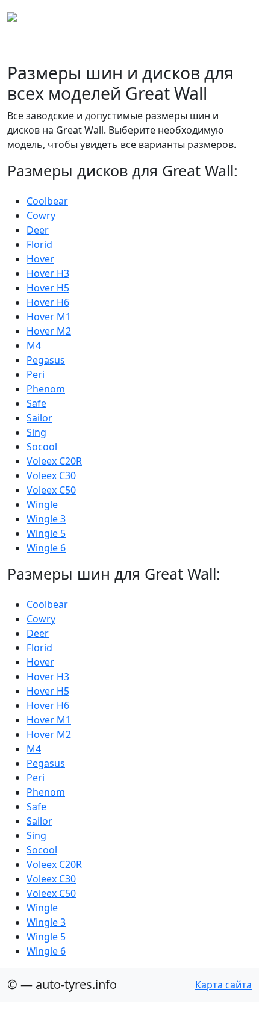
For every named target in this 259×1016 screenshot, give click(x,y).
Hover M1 (49, 316)
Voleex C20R (54, 461)
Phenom (46, 388)
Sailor (39, 417)
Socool (42, 446)
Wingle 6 (46, 547)
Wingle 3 (46, 518)
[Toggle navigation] (235, 17)
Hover (40, 258)
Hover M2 (49, 331)
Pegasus (46, 360)
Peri (36, 374)
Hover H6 (48, 302)
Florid (39, 244)
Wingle (42, 504)
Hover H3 (48, 273)
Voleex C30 (51, 475)
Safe (36, 403)
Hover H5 (48, 287)
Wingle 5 (46, 533)
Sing (36, 432)
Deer (38, 230)
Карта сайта (223, 984)
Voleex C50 (51, 490)
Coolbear (47, 201)
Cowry (41, 215)
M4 (34, 345)
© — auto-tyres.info (62, 984)
